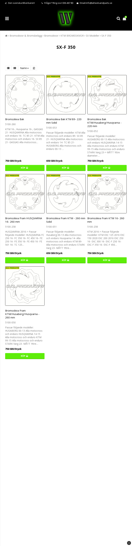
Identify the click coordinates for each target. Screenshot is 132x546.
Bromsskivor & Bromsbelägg (26, 35)
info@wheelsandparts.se (99, 2)
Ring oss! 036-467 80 (63, 2)
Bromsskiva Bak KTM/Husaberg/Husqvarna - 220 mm (104, 122)
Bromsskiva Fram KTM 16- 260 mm (105, 219)
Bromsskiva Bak (14, 119)
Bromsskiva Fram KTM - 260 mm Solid (65, 219)
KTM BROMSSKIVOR (72, 35)
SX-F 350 (106, 35)
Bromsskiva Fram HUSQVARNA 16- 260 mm (23, 219)
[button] (125, 18)
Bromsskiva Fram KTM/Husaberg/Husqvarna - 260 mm (22, 314)
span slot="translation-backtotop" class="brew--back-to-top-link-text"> (129, 543)
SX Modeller (92, 35)
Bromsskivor (51, 35)
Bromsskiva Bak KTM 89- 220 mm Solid (63, 120)
